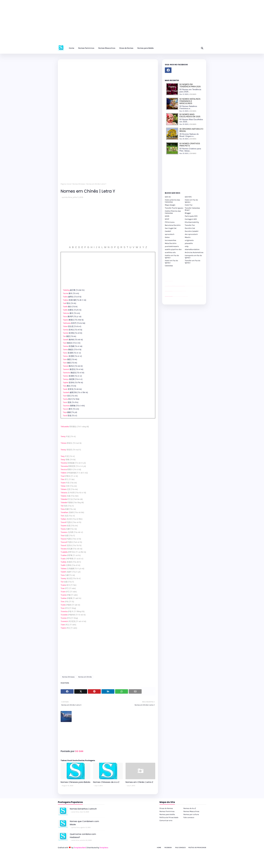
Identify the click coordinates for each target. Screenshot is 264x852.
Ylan (62, 479)
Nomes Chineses (79, 184)
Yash (65, 396)
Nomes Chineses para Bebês (75, 782)
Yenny (63, 436)
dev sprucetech (191, 234)
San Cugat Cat (170, 228)
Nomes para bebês (167, 814)
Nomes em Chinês (85, 677)
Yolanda (64, 499)
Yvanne (64, 595)
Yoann (63, 483)
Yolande (64, 502)
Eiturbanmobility (192, 222)
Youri (63, 535)
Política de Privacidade (169, 817)
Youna (63, 529)
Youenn (64, 526)
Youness (64, 532)
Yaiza (65, 316)
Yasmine (66, 406)
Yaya (65, 412)
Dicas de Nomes (166, 808)
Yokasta (64, 493)
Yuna (63, 575)
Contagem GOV (191, 219)
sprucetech (169, 234)
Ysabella (64, 552)
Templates (104, 847)
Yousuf (63, 545)
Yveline (63, 598)
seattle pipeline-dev (173, 249)
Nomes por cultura (191, 814)
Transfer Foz (190, 225)
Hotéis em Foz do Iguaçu (172, 256)
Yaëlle (65, 310)
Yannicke (66, 373)
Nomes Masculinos (191, 811)
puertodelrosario (172, 246)
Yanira (65, 349)
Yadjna (65, 300)
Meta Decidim (170, 243)
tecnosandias (170, 240)
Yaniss (65, 356)
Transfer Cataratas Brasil (192, 209)
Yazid (65, 416)
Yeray (63, 460)
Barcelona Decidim (173, 225)
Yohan (63, 486)
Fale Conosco (180, 847)
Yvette (63, 605)
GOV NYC (188, 197)
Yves (63, 602)
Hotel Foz (188, 205)
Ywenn (63, 628)
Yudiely (63, 562)
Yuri (62, 582)
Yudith (63, 565)
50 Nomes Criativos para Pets (189, 144)
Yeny (63, 456)
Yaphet (65, 382)
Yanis (65, 353)
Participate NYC (191, 216)
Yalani (65, 326)
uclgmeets (189, 240)
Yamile (65, 333)
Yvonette (64, 615)
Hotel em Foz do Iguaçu (191, 201)
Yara (64, 386)
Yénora (63, 443)
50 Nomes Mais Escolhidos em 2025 (189, 115)
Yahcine (66, 313)
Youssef (64, 542)
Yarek (65, 389)
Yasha (65, 399)
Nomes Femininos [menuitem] (86, 48)
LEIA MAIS (192, 94)
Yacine (65, 293)
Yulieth (63, 572)
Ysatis (63, 559)
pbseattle (189, 243)
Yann (65, 359)
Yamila (65, 330)
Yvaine (63, 585)
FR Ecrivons (169, 222)
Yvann (63, 592)
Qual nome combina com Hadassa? (83, 836)
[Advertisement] (82, 23)
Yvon (63, 608)
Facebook (168, 847)
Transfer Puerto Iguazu (174, 208)
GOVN (167, 216)
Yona (63, 509)
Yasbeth (66, 392)
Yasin (65, 402)
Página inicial (66, 184)
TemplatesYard (80, 847)
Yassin (65, 409)
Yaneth (65, 340)
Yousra (63, 539)
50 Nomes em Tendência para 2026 (190, 85)
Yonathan (64, 512)
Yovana (64, 549)
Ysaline (64, 555)
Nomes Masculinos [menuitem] (106, 48)
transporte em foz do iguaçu (193, 256)
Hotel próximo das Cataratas (172, 201)
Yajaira (65, 320)
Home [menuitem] (71, 48)
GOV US (168, 197)
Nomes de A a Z (189, 808)
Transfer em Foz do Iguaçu (192, 261)
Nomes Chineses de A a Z (106, 782)
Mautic (188, 237)
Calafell (168, 231)
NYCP (167, 219)
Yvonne (64, 618)
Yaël (64, 303)
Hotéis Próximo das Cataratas (173, 212)
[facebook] (168, 70)
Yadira (65, 297)
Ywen (63, 625)
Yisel (63, 476)
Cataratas (169, 266)
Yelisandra (65, 427)
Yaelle (65, 307)
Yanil (65, 343)
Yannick (66, 369)
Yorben (63, 519)
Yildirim (64, 473)
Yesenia (64, 463)
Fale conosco (188, 817)
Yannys (66, 379)
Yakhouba (67, 323)
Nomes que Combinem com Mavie (84, 823)
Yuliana (63, 568)
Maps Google (170, 205)
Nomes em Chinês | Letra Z (139, 782)
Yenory (63, 450)
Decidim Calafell (191, 231)
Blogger (188, 213)
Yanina (65, 346)
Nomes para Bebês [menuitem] (145, 48)
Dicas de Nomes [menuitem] (126, 48)
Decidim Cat (190, 228)
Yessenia (64, 466)
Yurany (63, 578)
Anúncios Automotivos (194, 252)
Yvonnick (64, 621)
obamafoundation (192, 249)
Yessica (64, 469)
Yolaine (63, 496)
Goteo (167, 237)
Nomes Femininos (167, 811)
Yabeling (66, 290)
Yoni (62, 516)
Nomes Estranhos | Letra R (83, 808)
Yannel (65, 366)
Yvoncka (64, 611)
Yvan (63, 588)
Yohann (64, 489)
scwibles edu (170, 252)
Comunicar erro (166, 820)
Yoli (62, 506)
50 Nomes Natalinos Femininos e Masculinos (189, 101)
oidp (187, 246)
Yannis (65, 376)
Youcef (63, 522)
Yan (64, 336)
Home (159, 847)
